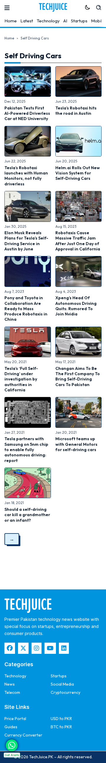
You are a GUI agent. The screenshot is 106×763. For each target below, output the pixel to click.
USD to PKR (61, 718)
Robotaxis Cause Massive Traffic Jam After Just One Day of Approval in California (77, 241)
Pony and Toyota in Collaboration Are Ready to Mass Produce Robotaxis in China (25, 308)
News (9, 684)
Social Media (62, 684)
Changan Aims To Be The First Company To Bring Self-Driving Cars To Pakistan (77, 376)
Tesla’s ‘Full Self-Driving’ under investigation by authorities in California (21, 379)
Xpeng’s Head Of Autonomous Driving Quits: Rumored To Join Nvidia (76, 306)
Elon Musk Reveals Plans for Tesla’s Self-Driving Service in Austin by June (26, 241)
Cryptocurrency (65, 692)
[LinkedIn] (64, 648)
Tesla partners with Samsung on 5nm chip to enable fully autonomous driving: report (26, 449)
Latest (26, 21)
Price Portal (15, 718)
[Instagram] (37, 648)
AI (65, 21)
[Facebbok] (9, 648)
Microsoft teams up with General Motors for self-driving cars (76, 444)
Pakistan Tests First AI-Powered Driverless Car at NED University (27, 113)
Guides (10, 726)
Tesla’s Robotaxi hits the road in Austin (76, 110)
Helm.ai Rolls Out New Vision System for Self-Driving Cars (77, 173)
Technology (48, 21)
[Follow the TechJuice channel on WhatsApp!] (12, 745)
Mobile (98, 21)
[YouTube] (50, 648)
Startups (79, 21)
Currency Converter (23, 735)
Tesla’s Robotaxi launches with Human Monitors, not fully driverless (26, 176)
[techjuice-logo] (53, 7)
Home (10, 21)
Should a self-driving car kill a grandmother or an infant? (27, 515)
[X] (23, 648)
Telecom (12, 692)
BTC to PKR (61, 726)
